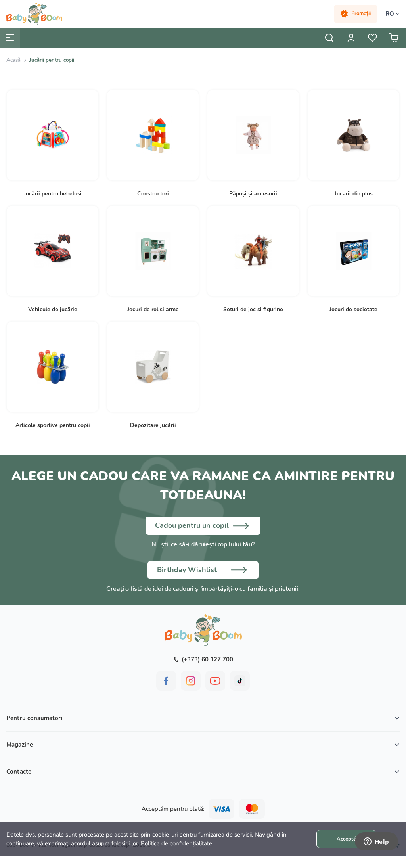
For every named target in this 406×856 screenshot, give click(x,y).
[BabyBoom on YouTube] (215, 681)
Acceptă (346, 839)
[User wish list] (372, 38)
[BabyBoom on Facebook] (166, 681)
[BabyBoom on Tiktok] (240, 681)
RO (389, 13)
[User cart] (394, 38)
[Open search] (329, 38)
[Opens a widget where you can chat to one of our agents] (376, 842)
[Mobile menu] (10, 38)
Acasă (13, 60)
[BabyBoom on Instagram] (191, 681)
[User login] (351, 38)
